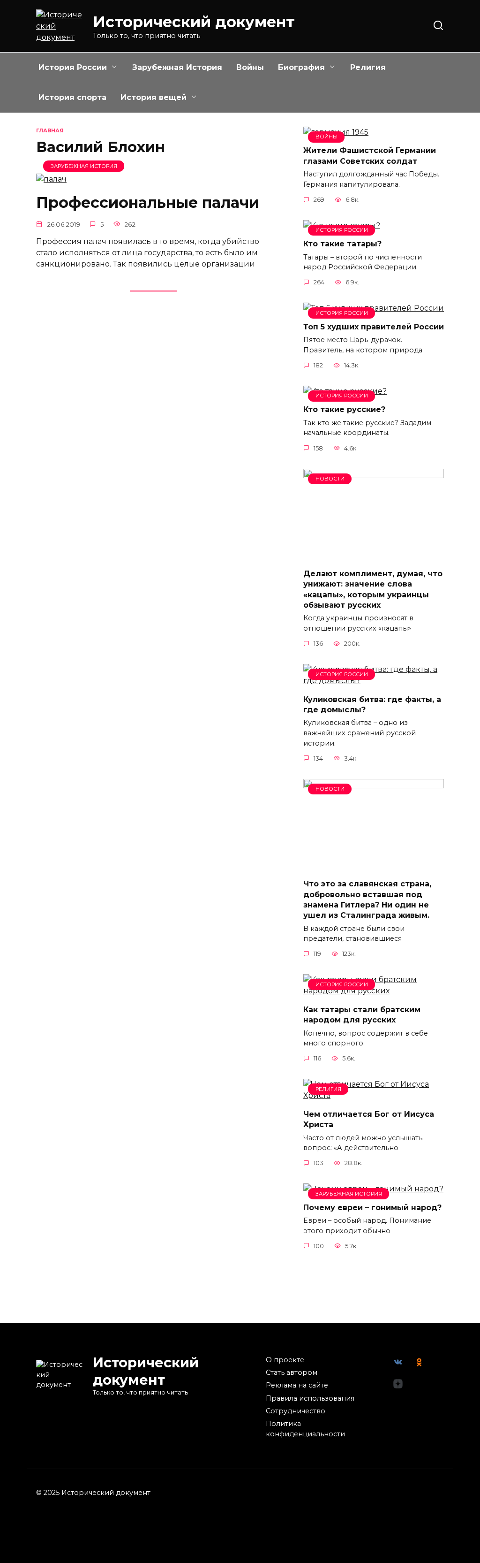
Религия (368, 67)
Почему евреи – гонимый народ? (372, 1207)
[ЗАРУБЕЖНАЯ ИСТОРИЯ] (51, 179)
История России (72, 67)
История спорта (72, 97)
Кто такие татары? (342, 243)
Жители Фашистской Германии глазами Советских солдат (369, 155)
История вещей (153, 97)
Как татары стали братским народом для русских (361, 1014)
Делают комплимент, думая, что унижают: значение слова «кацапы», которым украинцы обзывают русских (372, 589)
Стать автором (291, 1372)
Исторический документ (194, 22)
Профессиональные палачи (147, 202)
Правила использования (310, 1398)
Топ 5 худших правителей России (373, 326)
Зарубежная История (177, 67)
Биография (301, 67)
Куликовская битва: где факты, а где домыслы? (372, 704)
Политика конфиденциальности (305, 1428)
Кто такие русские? (344, 409)
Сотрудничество (295, 1411)
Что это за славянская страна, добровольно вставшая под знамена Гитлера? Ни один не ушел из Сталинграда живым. (367, 899)
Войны (250, 67)
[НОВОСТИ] (373, 555)
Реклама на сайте (297, 1385)
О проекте (285, 1360)
